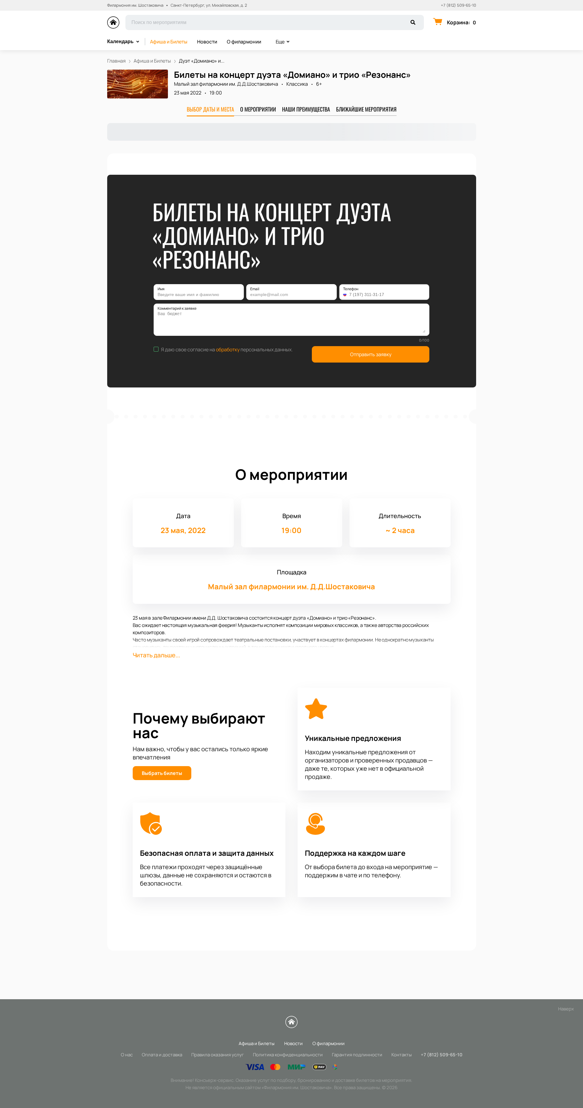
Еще (280, 41)
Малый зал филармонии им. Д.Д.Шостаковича (226, 84)
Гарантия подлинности (357, 1054)
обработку (228, 349)
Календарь (120, 41)
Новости (207, 41)
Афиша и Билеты (168, 41)
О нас (127, 1054)
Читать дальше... (156, 655)
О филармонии (244, 41)
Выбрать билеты (162, 773)
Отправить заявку (370, 354)
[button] (345, 294)
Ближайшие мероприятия (366, 109)
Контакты (401, 1054)
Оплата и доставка (162, 1054)
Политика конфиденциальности (288, 1054)
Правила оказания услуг (217, 1054)
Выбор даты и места (210, 109)
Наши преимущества (306, 109)
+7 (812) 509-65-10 (458, 5)
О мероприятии (258, 109)
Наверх (566, 1009)
